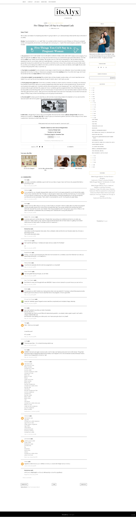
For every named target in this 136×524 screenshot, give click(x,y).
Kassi (25, 349)
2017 (92, 92)
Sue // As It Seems (29, 280)
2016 (92, 94)
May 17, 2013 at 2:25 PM (30, 275)
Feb (93, 160)
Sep (93, 109)
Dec (93, 102)
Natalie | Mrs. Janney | (29, 217)
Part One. (94, 123)
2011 (92, 166)
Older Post (83, 484)
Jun (93, 115)
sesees (26, 461)
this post (37, 41)
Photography (52, 2)
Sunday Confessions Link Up (99, 130)
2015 (92, 96)
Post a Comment (27, 477)
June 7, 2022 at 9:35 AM (30, 465)
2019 (92, 88)
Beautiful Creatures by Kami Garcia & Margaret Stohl (54, 127)
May (93, 117)
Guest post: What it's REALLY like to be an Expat (102, 192)
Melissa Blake (27, 262)
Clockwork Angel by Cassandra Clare (54, 134)
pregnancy (60, 23)
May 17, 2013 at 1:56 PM (30, 258)
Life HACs (36, 2)
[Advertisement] (34, 501)
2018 (92, 90)
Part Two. (94, 121)
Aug (93, 111)
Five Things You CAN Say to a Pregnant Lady (103, 132)
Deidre (26, 289)
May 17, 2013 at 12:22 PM (30, 185)
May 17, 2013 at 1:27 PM (30, 236)
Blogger (105, 221)
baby (49, 23)
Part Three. (95, 119)
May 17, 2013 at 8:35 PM (30, 294)
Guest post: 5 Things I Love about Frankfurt (102, 180)
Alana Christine (28, 271)
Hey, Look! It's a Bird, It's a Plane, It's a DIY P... (103, 142)
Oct (93, 107)
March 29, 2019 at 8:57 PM (30, 457)
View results (57, 137)
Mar (93, 157)
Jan (93, 162)
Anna (47, 41)
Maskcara (44, 2)
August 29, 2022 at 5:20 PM (31, 474)
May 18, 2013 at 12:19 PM (30, 303)
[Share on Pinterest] (42, 146)
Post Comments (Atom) (34, 487)
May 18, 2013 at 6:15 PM (30, 318)
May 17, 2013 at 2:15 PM (30, 267)
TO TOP (133, 515)
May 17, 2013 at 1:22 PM (30, 224)
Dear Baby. (94, 128)
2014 (92, 98)
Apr (93, 155)
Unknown (26, 190)
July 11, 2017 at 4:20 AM (30, 434)
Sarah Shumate (28, 240)
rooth (25, 341)
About (24, 2)
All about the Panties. (98, 146)
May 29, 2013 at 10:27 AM (30, 357)
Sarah (25, 203)
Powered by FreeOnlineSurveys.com (54, 140)
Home (54, 484)
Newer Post (24, 484)
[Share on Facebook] (37, 146)
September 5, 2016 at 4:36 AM (31, 411)
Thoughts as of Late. (97, 126)
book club (54, 23)
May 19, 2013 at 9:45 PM (30, 336)
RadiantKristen (27, 252)
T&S (25, 323)
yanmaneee (27, 438)
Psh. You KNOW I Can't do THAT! (100, 153)
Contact (30, 2)
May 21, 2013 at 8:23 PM (30, 345)
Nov (93, 104)
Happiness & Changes (97, 140)
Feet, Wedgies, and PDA (98, 150)
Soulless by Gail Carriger (54, 132)
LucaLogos (71, 514)
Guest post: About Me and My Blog (102, 198)
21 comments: (70, 146)
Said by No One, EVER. (97, 134)
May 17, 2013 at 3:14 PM (30, 284)
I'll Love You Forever (29, 299)
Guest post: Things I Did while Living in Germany (102, 189)
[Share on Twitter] (39, 146)
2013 (92, 100)
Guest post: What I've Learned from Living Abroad (102, 191)
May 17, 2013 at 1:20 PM (30, 212)
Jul (93, 113)
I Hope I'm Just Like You (97, 144)
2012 (92, 164)
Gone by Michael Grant (54, 130)
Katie (25, 180)
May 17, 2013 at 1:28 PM (30, 248)
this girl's (58, 35)
